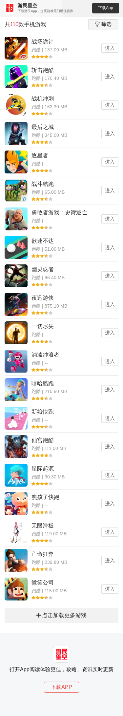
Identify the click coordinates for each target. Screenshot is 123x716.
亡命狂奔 (42, 554)
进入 (110, 48)
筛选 (106, 24)
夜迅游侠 (42, 298)
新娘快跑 (42, 412)
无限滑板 (42, 526)
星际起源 (42, 469)
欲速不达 (42, 241)
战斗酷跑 (42, 184)
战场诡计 (42, 42)
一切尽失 (42, 326)
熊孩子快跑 (45, 497)
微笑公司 (42, 583)
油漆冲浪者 (45, 355)
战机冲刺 (42, 99)
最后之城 (42, 127)
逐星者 (39, 155)
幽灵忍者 (42, 269)
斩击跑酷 (42, 70)
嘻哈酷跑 (42, 383)
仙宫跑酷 (42, 440)
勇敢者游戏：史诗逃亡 (59, 212)
